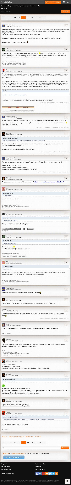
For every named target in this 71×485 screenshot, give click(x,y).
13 (27, 18)
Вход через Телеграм (15, 457)
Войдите (6, 453)
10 (15, 18)
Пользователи (40, 469)
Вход (47, 2)
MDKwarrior (9, 339)
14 (32, 18)
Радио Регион (6, 333)
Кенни (7, 70)
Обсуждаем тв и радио (15, 6)
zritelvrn (8, 49)
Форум (3, 6)
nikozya (8, 324)
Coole (7, 360)
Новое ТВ (28, 6)
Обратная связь (6, 469)
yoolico (8, 412)
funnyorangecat (10, 25)
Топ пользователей (7, 473)
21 (40, 18)
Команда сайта (40, 464)
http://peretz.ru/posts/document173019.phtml (40, 303)
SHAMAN (8, 133)
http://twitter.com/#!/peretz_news (13, 394)
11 (19, 18)
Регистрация (56, 2)
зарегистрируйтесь (18, 453)
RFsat (7, 188)
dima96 (4, 309)
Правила (38, 466)
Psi (6, 213)
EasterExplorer (10, 288)
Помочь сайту (5, 466)
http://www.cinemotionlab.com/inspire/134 (16, 406)
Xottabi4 (8, 178)
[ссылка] (19, 26)
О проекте (4, 464)
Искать (66, 11)
